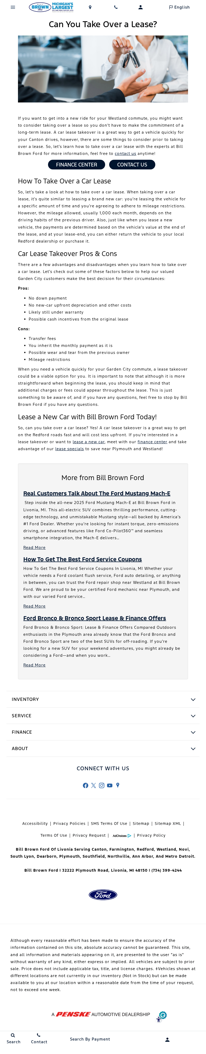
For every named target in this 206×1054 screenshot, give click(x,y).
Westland (166, 849)
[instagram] (101, 785)
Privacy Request (89, 835)
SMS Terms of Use (109, 823)
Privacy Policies (69, 823)
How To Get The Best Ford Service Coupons (82, 559)
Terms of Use (54, 835)
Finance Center (76, 164)
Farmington (121, 849)
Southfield (94, 856)
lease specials (69, 448)
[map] (117, 785)
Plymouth (69, 856)
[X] (93, 785)
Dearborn (47, 856)
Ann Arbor (142, 856)
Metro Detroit (179, 856)
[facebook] (85, 785)
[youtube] (109, 785)
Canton (99, 849)
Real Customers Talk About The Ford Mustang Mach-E (96, 493)
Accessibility (35, 823)
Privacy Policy (151, 835)
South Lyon (22, 856)
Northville (119, 856)
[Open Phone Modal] (116, 7)
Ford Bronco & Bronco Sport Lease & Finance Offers (94, 618)
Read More (34, 547)
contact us (125, 153)
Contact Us (132, 164)
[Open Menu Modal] (13, 7)
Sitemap (141, 823)
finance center (152, 441)
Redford (145, 849)
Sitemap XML (168, 823)
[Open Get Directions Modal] (90, 7)
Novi (184, 849)
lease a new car (89, 441)
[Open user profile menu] (140, 7)
